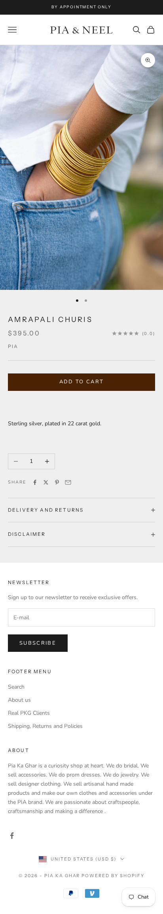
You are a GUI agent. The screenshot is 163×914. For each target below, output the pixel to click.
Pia (13, 346)
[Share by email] (68, 482)
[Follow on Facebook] (12, 836)
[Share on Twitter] (46, 482)
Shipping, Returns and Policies (45, 726)
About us (19, 700)
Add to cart (81, 381)
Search (16, 687)
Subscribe (37, 643)
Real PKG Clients (29, 713)
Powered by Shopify (113, 875)
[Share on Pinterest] (57, 482)
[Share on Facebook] (35, 482)
